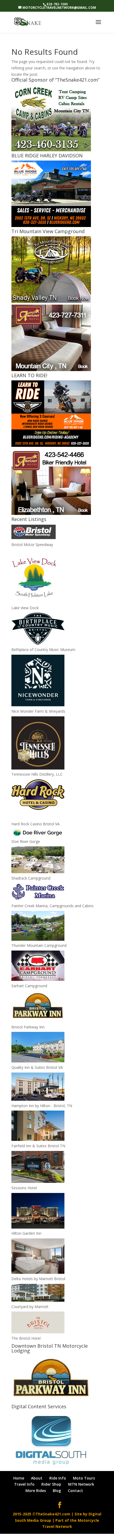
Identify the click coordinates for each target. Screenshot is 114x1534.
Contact (75, 1490)
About (36, 1478)
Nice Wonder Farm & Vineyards (38, 711)
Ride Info (57, 1478)
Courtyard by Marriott (30, 1306)
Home (18, 1478)
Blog (57, 1490)
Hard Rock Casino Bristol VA (35, 823)
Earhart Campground (29, 985)
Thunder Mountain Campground (39, 945)
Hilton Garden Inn (26, 1233)
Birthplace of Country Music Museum (43, 649)
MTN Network (81, 1484)
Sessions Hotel (24, 1187)
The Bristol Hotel (26, 1338)
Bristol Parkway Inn (28, 1026)
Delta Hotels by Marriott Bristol (38, 1278)
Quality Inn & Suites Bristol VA (37, 1067)
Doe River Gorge (25, 841)
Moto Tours (84, 1478)
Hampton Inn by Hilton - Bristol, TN (41, 1105)
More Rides (35, 1490)
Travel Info (24, 1484)
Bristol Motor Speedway (32, 544)
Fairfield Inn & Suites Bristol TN (38, 1145)
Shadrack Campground (30, 878)
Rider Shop (51, 1484)
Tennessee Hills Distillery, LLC (37, 774)
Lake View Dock (25, 607)
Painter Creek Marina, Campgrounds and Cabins (52, 905)
